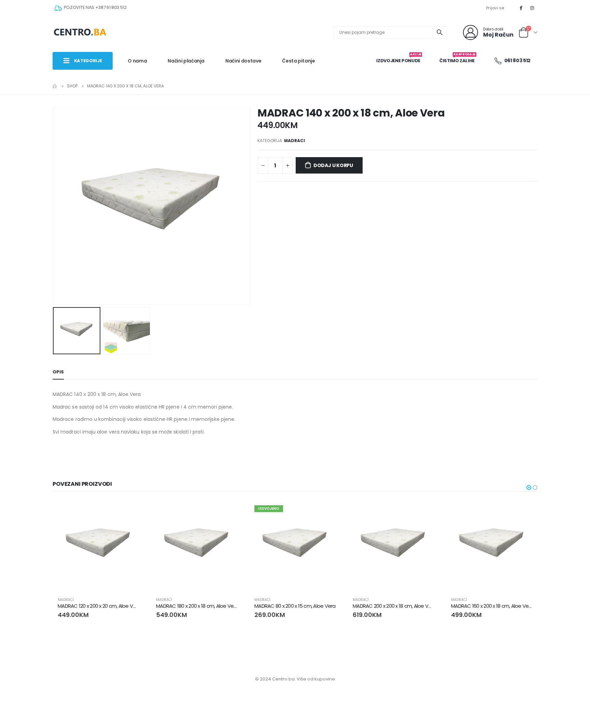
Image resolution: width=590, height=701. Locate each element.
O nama (137, 60)
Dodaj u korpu (333, 165)
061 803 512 (517, 60)
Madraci (294, 140)
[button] (529, 487)
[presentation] (54, 206)
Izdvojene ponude (398, 58)
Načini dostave (243, 60)
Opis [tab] (58, 372)
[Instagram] (532, 8)
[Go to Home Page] (55, 86)
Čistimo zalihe (457, 58)
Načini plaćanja (186, 60)
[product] (98, 546)
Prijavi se (495, 8)
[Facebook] (521, 8)
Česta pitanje (298, 60)
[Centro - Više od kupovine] (80, 32)
